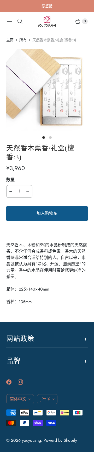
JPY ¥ (45, 399)
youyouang (31, 440)
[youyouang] (47, 21)
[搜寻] (20, 21)
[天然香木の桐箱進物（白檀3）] (47, 90)
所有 (23, 40)
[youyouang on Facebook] (12, 382)
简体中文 (18, 399)
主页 (10, 40)
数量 (10, 180)
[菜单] (9, 21)
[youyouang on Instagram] (23, 382)
